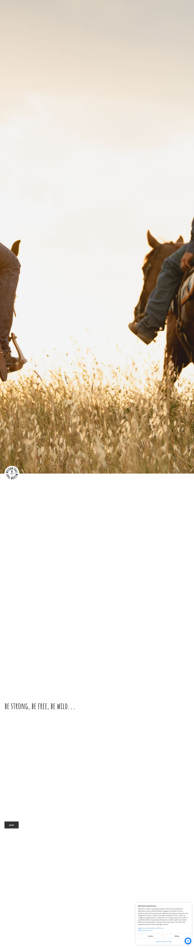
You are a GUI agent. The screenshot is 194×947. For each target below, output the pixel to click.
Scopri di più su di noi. (145, 930)
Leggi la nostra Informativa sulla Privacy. (151, 928)
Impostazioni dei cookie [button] (164, 941)
